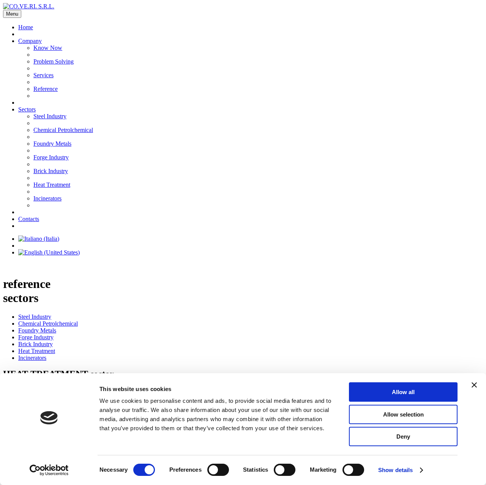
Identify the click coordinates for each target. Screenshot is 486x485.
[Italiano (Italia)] (38, 238)
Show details (395, 470)
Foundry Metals (52, 143)
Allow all (403, 392)
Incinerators (47, 198)
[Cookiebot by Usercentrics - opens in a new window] (49, 470)
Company (30, 41)
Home (25, 27)
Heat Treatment (51, 184)
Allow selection (403, 414)
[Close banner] (474, 385)
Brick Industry (50, 171)
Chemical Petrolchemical (63, 130)
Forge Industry (51, 157)
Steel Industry (49, 116)
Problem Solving (53, 61)
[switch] (218, 470)
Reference (45, 89)
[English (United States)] (49, 252)
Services (43, 75)
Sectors (27, 109)
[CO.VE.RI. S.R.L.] (28, 6)
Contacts (28, 219)
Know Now (47, 48)
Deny (403, 436)
